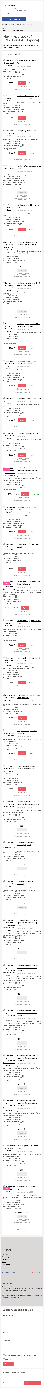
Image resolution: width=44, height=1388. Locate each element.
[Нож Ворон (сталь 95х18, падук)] (9, 98)
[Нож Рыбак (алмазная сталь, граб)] (9, 400)
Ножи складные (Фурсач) (28, 45)
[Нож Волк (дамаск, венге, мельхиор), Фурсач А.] (9, 846)
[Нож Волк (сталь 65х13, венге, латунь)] (9, 1148)
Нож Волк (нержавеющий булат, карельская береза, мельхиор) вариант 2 (28, 1012)
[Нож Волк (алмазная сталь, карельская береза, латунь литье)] (9, 805)
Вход (5, 5)
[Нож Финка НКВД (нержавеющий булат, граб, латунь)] (9, 585)
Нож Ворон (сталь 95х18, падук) (28, 96)
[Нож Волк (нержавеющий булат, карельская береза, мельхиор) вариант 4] (9, 1105)
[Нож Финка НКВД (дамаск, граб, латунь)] (9, 546)
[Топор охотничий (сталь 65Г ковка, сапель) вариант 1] (9, 770)
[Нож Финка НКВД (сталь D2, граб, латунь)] (9, 623)
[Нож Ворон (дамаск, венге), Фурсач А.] (9, 63)
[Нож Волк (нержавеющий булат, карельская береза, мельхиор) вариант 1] (9, 970)
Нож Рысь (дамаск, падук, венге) (28, 433)
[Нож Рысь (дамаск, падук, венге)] (9, 435)
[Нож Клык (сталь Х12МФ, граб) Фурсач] (9, 207)
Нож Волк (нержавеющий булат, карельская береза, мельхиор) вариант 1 (28, 967)
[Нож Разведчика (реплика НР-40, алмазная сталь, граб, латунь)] (9, 246)
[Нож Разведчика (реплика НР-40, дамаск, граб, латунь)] (9, 287)
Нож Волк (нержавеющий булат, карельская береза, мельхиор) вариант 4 (28, 1102)
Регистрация (12, 5)
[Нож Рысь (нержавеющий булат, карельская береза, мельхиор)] (9, 472)
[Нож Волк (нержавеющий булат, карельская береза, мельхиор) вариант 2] (9, 1015)
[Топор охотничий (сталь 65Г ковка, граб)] (9, 733)
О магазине (5, 1254)
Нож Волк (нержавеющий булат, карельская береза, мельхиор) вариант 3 (28, 1057)
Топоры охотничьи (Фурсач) (11, 48)
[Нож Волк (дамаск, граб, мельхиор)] (9, 883)
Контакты (4, 1259)
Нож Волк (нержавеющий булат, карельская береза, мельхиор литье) (28, 922)
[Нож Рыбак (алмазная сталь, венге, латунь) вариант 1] (9, 365)
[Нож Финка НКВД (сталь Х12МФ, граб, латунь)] (9, 662)
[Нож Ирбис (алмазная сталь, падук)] (9, 133)
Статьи (4, 1262)
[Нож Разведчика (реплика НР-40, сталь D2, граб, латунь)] (9, 327)
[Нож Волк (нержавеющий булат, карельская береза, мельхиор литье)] (9, 925)
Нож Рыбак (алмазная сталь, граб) (29, 398)
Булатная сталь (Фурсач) (10, 45)
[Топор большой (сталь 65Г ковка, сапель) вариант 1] (9, 697)
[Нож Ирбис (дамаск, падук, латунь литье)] (9, 168)
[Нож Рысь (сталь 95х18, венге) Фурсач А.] (9, 509)
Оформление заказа (32, 1383)
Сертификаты (6, 1264)
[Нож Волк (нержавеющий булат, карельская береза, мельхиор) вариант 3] (9, 1060)
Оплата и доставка (7, 1257)
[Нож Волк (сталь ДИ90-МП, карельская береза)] (9, 1190)
